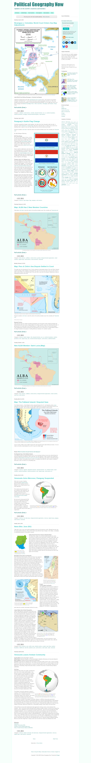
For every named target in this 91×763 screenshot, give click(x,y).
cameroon (76, 128)
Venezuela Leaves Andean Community (29, 655)
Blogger (58, 755)
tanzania (76, 177)
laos (66, 150)
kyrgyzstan (63, 150)
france (73, 138)
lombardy (71, 152)
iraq (68, 145)
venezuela (41, 259)
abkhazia (63, 121)
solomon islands (69, 173)
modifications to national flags (27, 125)
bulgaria (67, 128)
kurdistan (75, 149)
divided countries (38, 646)
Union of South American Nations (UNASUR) (23, 727)
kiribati (67, 149)
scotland (76, 170)
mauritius (62, 156)
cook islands (63, 132)
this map (48, 507)
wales (67, 183)
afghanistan (68, 121)
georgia (66, 141)
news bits (27, 647)
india (77, 144)
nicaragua (25, 114)
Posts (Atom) (39, 743)
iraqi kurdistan (72, 145)
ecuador (44, 646)
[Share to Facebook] (21, 111)
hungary (74, 144)
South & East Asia (65, 110)
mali (70, 154)
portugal (76, 166)
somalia (76, 173)
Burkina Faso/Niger (27, 103)
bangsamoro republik (65, 125)
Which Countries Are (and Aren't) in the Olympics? (29, 451)
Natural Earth (29, 442)
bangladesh (76, 124)
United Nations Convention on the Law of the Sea (29, 457)
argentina (25, 469)
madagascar (73, 153)
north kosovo (67, 161)
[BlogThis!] (19, 111)
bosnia (69, 127)
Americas (63, 114)
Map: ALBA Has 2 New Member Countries (31, 207)
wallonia (70, 183)
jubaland (68, 148)
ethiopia (73, 137)
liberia (77, 150)
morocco (67, 157)
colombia (32, 112)
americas (21, 200)
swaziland (76, 176)
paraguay (34, 200)
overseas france (70, 163)
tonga (68, 179)
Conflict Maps (24, 12)
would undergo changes (26, 141)
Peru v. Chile (34, 103)
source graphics (48, 191)
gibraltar (74, 141)
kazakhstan (72, 148)
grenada (39, 257)
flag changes (26, 200)
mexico (69, 156)
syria (66, 177)
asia (27, 646)
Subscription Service (46, 751)
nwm (20, 338)
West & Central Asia (65, 111)
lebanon (71, 150)
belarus (76, 125)
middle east (21, 647)
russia (74, 169)
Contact (52, 751)
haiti (71, 144)
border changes (27, 337)
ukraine (76, 179)
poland (73, 166)
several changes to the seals (26, 152)
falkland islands (50, 469)
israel (47, 646)
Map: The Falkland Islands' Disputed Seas (31, 402)
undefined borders (51, 338)
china (73, 131)
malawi (77, 153)
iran (66, 145)
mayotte (66, 156)
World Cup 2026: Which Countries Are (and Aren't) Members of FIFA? (72, 92)
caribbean (21, 112)
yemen (63, 184)
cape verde (67, 129)
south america (42, 114)
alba (20, 257)
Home (34, 738)
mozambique (71, 157)
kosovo (70, 149)
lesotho (74, 150)
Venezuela (16, 723)
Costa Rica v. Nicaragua (42, 103)
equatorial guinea (64, 137)
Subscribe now (55, 210)
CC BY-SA (43, 191)
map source (53, 583)
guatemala (73, 142)
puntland (68, 168)
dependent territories (32, 469)
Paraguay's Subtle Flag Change (27, 121)
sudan (49, 647)
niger (70, 160)
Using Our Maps (37, 751)
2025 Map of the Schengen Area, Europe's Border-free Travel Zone (72, 80)
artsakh (73, 123)
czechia (62, 133)
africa (20, 646)
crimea (71, 132)
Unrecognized (39, 12)
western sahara (75, 183)
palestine (31, 647)
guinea (77, 142)
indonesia (63, 145)
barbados (72, 125)
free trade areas (27, 518)
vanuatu (67, 181)
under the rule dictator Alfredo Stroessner (22, 165)
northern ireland (71, 162)
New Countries (31, 12)
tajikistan (73, 177)
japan (77, 146)
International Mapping (51, 94)
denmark (67, 133)
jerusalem (63, 148)
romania (70, 169)
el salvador (72, 136)
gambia (62, 141)
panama (68, 165)
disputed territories (39, 112)
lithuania (66, 152)
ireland (77, 145)
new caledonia (72, 158)
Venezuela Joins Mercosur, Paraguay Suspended (34, 478)
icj (45, 112)
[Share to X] (20, 111)
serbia (72, 172)
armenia (69, 123)
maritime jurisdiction (18, 114)
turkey (70, 179)
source (43, 636)
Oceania (63, 116)
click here (24, 129)
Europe (62, 113)
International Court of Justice (36, 99)
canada (62, 129)
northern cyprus (64, 162)
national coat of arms (27, 145)
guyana (69, 144)
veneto (77, 181)
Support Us (57, 751)
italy (70, 146)
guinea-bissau (64, 144)
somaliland (64, 174)
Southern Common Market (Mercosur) (22, 726)
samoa (65, 170)
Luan (31, 508)
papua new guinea (74, 165)
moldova (76, 156)
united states (73, 180)
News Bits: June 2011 (22, 527)
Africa (62, 106)
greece (65, 142)
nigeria (72, 160)
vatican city (72, 181)
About (52, 12)
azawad (63, 124)
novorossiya (63, 163)
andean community (27, 732)
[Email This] (17, 111)
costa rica (67, 132)
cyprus (77, 132)
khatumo (63, 149)
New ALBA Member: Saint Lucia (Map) (29, 346)
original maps (21, 259)
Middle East (63, 108)
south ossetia (70, 174)
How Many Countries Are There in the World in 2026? (72, 74)
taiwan (70, 177)
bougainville (72, 127)
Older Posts (55, 738)
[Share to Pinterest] (23, 111)
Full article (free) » (20, 107)
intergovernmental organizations (47, 257)
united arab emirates (65, 180)
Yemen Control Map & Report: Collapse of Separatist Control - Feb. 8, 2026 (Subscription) (72, 99)
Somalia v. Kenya (53, 103)
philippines (70, 166)
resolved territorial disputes (33, 114)
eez (44, 112)
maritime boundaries (51, 112)
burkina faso (71, 128)
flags (30, 200)
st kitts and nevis (34, 259)
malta (73, 154)
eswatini (69, 137)
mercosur (46, 518)
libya (50, 646)
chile (31, 337)
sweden (63, 177)
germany (70, 141)
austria (76, 123)
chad (69, 131)
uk (51, 471)
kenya (76, 148)
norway (76, 162)
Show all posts (46, 16)
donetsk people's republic (68, 135)
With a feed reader (70, 37)
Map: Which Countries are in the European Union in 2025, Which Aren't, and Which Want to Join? (72, 87)
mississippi (72, 156)
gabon (72, 140)
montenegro (63, 157)
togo (65, 179)
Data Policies (69, 34)
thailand (62, 179)
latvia (68, 150)
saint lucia (16, 395)
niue (75, 160)
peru (29, 338)
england (76, 136)
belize (66, 127)
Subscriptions (46, 12)
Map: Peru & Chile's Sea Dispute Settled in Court (34, 266)
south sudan (44, 647)
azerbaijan (69, 124)
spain (62, 176)
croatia (74, 132)
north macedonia (74, 161)
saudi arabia (70, 170)
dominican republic (74, 133)
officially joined (24, 482)
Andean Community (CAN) (19, 725)
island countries (54, 393)
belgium (63, 127)
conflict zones (31, 646)
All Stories (17, 12)
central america (27, 112)
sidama (62, 173)
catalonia (72, 129)
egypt (69, 136)
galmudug (76, 140)
